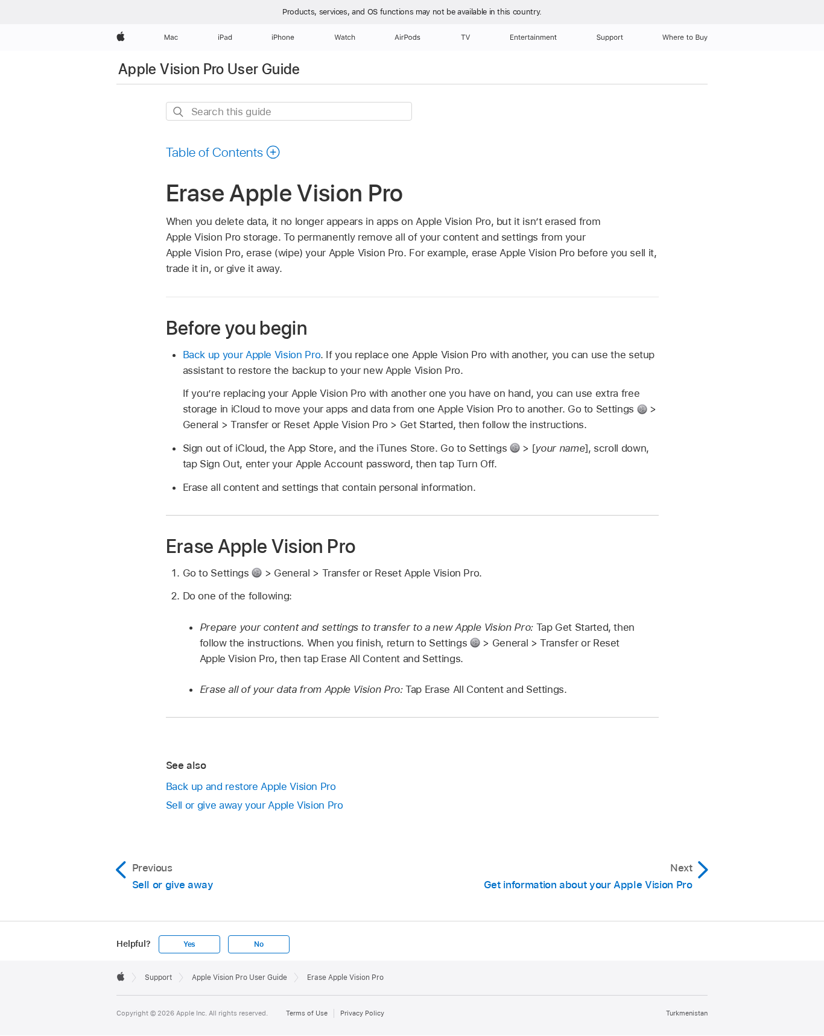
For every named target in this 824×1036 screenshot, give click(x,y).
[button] (223, 152)
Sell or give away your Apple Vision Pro (254, 805)
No (259, 944)
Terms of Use (307, 1013)
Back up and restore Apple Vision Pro (251, 786)
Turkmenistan (687, 1013)
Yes (189, 944)
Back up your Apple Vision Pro (252, 355)
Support (158, 977)
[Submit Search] (179, 112)
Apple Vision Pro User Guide (209, 69)
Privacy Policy (362, 1013)
